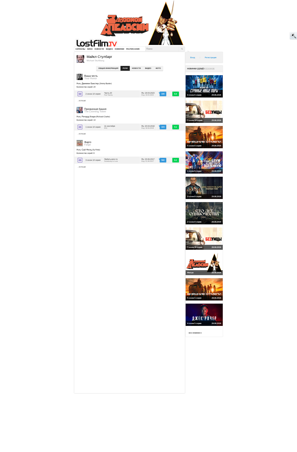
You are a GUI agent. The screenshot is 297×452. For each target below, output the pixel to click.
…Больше (81, 101)
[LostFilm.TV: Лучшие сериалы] (98, 42)
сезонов (210, 69)
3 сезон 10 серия (93, 160)
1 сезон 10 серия (93, 127)
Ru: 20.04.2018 (148, 127)
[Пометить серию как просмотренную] (80, 94)
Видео (148, 68)
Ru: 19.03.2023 (148, 94)
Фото (158, 68)
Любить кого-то (111, 160)
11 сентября (109, 127)
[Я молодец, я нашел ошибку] (281, 35)
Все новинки (194, 333)
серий (200, 69)
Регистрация (210, 57)
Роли (125, 68)
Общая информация (108, 68)
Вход (192, 57)
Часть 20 (108, 94)
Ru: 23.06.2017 (148, 160)
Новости (136, 68)
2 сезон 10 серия (93, 94)
